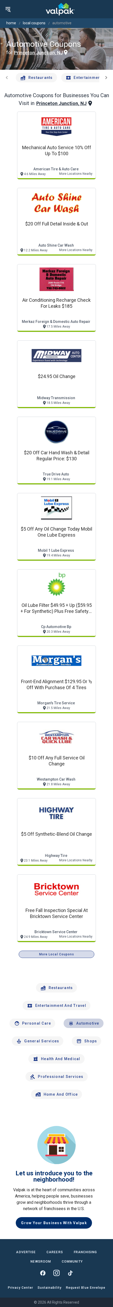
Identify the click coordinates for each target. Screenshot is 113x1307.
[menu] (8, 9)
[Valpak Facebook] (43, 1273)
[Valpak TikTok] (70, 1273)
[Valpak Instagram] (56, 1273)
